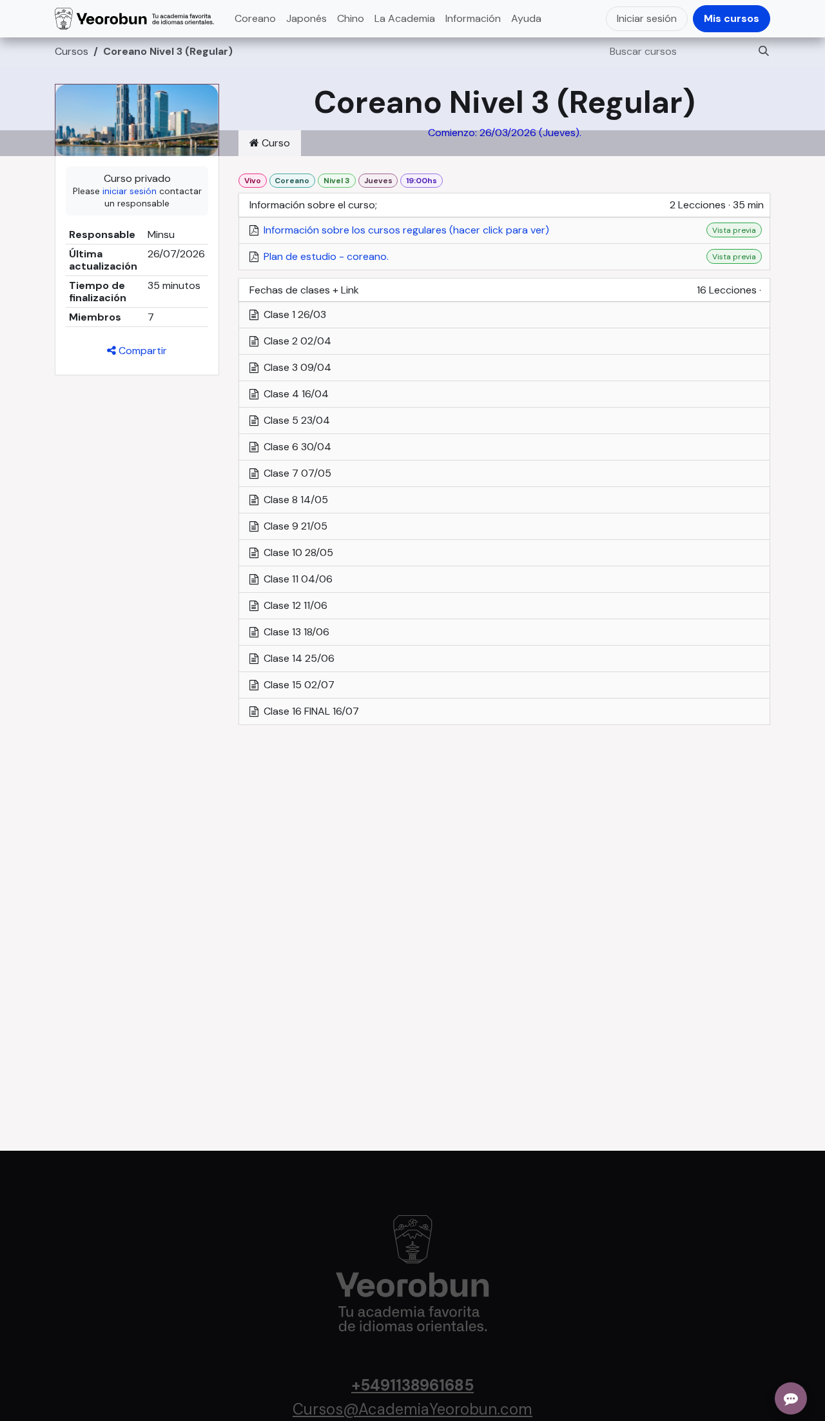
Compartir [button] (141, 350)
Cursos (71, 51)
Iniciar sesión (647, 18)
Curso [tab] (274, 143)
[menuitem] (255, 18)
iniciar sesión (129, 191)
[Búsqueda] (760, 51)
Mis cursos (731, 18)
